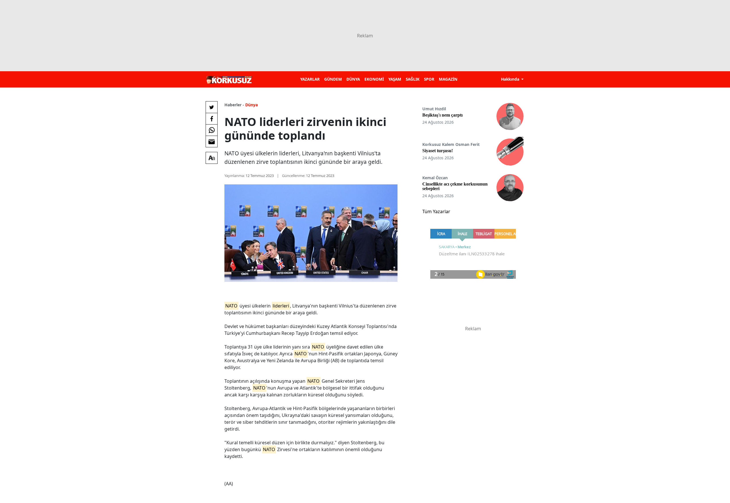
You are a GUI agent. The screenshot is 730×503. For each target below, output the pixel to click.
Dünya (251, 104)
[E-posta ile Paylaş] (211, 141)
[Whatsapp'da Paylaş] (211, 130)
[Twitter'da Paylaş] (211, 107)
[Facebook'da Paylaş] (211, 118)
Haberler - (234, 104)
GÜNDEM (333, 79)
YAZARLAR (310, 79)
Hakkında (510, 79)
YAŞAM (394, 79)
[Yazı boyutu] (211, 158)
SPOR (429, 79)
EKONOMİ (374, 79)
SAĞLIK (412, 79)
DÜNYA (353, 79)
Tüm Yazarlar (436, 211)
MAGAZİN (448, 79)
